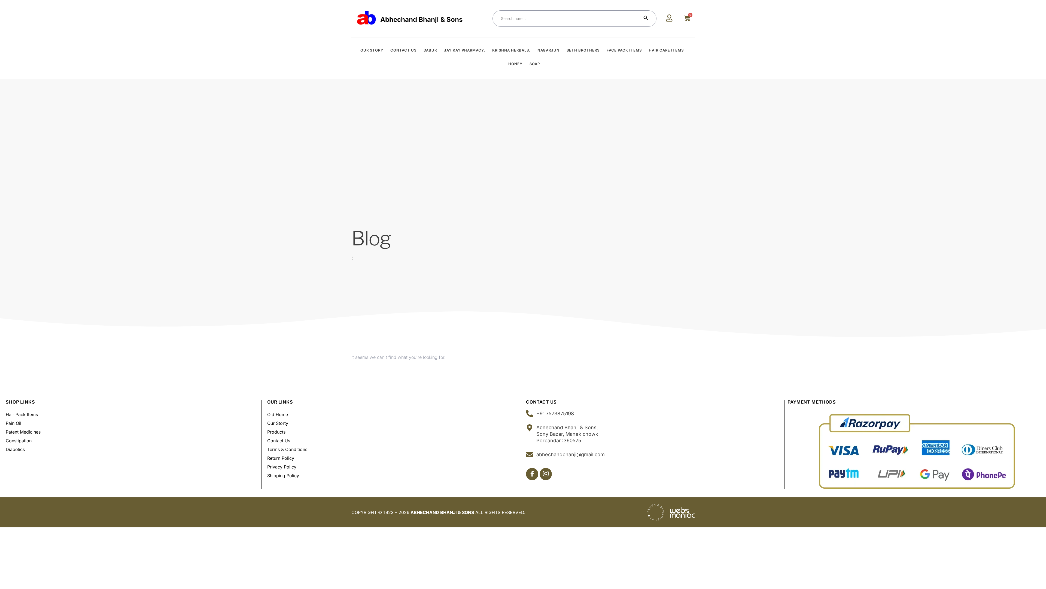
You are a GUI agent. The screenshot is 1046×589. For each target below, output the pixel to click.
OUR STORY (371, 50)
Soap (535, 64)
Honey (515, 64)
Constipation (19, 440)
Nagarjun (548, 50)
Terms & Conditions (287, 449)
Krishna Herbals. (511, 50)
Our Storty (277, 423)
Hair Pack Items (22, 414)
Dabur (430, 50)
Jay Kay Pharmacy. (464, 50)
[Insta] (546, 474)
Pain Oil (13, 423)
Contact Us (278, 440)
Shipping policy (283, 475)
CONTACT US (403, 50)
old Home (277, 414)
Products (276, 432)
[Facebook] (532, 474)
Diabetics (15, 449)
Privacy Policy (281, 467)
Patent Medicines (23, 432)
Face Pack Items (624, 50)
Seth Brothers (583, 50)
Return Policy (280, 458)
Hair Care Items (666, 50)
